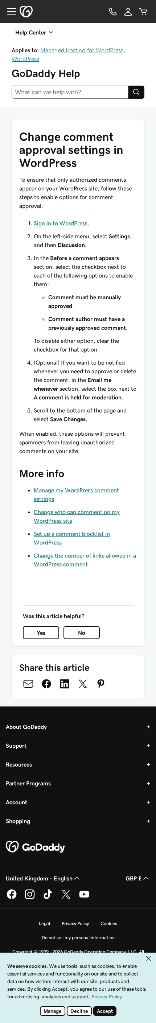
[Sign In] (128, 12)
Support (16, 745)
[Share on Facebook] (46, 683)
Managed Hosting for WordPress (81, 50)
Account (16, 802)
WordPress (25, 59)
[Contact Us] (113, 12)
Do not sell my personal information (78, 937)
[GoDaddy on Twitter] (66, 898)
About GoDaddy (26, 727)
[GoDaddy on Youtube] (84, 898)
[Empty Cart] (143, 12)
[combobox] (70, 92)
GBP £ (133, 878)
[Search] (136, 92)
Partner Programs (28, 783)
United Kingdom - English (39, 878)
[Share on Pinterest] (101, 683)
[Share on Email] (28, 683)
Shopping (18, 821)
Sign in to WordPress (60, 223)
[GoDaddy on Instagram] (30, 898)
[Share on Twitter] (83, 683)
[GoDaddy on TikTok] (48, 898)
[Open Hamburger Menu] (9, 12)
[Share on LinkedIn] (65, 683)
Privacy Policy (75, 923)
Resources (19, 764)
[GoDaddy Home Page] (36, 847)
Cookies (108, 923)
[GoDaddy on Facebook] (11, 898)
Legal (44, 923)
